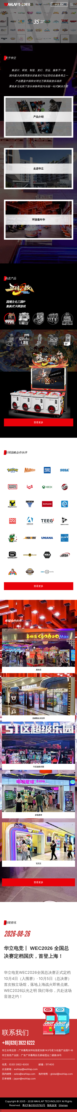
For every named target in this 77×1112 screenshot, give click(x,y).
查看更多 (38, 586)
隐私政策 (52, 1105)
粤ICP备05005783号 (33, 1105)
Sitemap (63, 1105)
